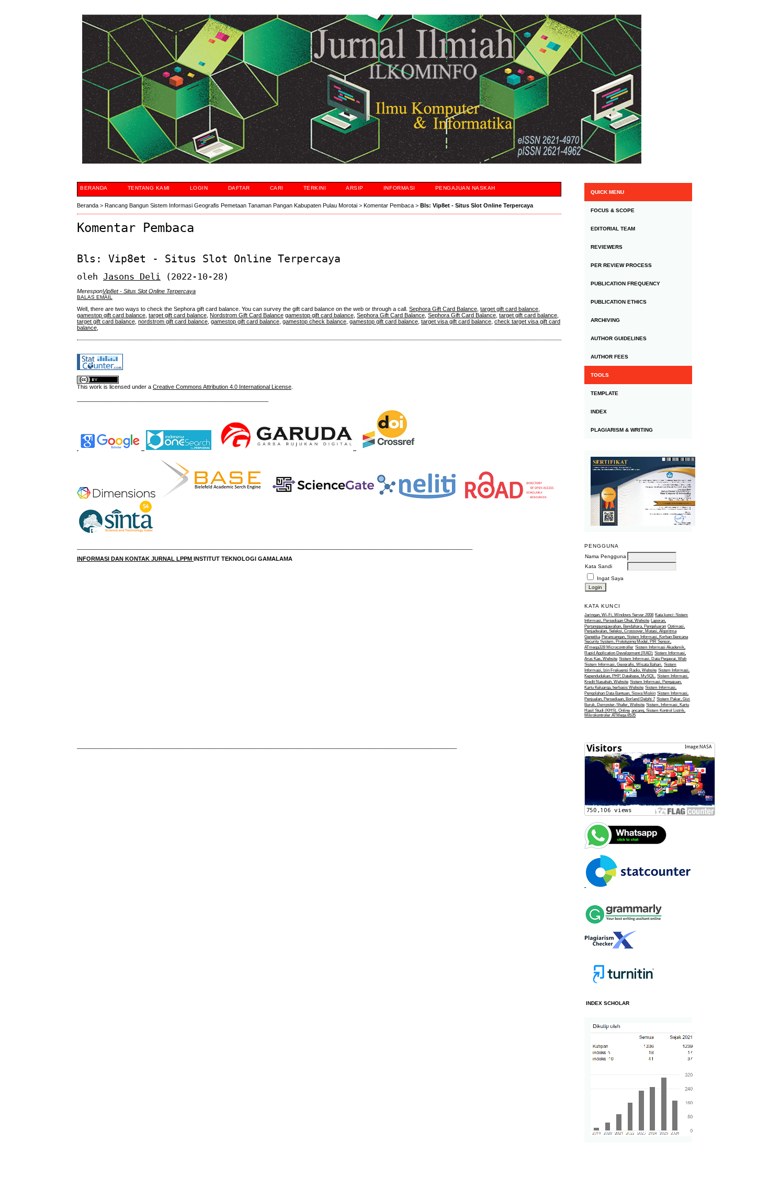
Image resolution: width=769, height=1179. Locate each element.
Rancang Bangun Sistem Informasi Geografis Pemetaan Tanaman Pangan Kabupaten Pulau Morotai (231, 205)
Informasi (399, 188)
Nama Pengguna (605, 556)
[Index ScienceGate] (323, 496)
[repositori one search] (178, 448)
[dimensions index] (116, 496)
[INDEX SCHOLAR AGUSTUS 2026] (638, 1079)
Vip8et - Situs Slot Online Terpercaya (149, 291)
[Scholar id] (110, 448)
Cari (277, 188)
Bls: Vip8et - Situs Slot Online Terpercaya (476, 205)
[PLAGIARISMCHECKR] (610, 947)
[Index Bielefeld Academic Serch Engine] (211, 496)
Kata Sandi (598, 566)
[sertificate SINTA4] (638, 491)
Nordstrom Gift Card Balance (247, 315)
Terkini (314, 188)
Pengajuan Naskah (465, 188)
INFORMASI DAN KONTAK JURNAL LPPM (135, 559)
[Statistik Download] (637, 885)
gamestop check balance (314, 321)
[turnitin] (623, 993)
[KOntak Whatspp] (626, 848)
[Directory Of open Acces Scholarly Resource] (509, 496)
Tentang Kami (149, 188)
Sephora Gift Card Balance (443, 309)
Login (199, 188)
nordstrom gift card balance (173, 321)
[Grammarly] (623, 928)
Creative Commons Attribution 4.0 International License (222, 387)
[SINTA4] (116, 536)
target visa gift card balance (456, 321)
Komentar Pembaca (389, 205)
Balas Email (94, 297)
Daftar (239, 188)
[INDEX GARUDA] (287, 448)
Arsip (355, 188)
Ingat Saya (610, 578)
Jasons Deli (132, 276)
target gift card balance (509, 309)
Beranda (94, 188)
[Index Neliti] (416, 496)
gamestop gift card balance (111, 315)
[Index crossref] (389, 448)
